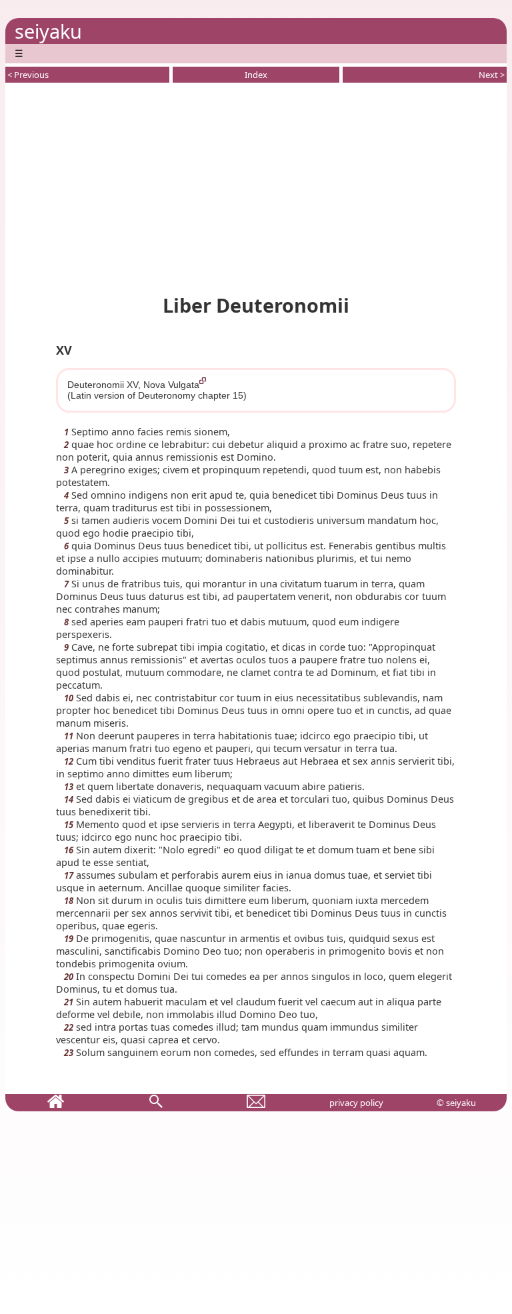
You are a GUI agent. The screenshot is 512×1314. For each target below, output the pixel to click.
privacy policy (356, 1103)
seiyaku (48, 31)
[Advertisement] (256, 186)
